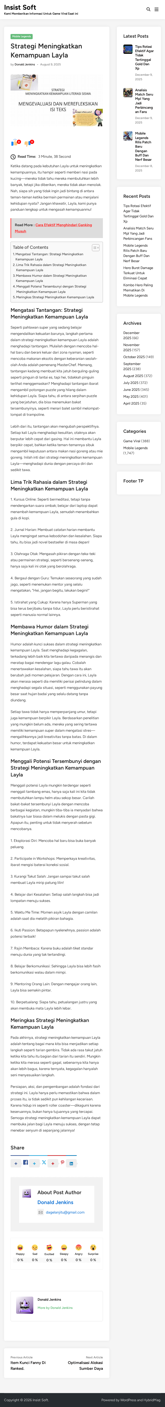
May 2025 (131, 396)
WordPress (128, 1400)
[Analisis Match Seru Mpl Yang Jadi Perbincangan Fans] (128, 90)
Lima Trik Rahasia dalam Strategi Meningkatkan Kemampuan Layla (51, 267)
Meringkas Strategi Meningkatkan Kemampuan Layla (55, 297)
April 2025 (131, 403)
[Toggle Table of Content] (93, 247)
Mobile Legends (21, 36)
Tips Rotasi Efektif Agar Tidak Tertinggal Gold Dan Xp (144, 58)
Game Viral (131, 441)
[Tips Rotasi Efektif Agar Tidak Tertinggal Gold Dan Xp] (128, 47)
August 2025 (133, 376)
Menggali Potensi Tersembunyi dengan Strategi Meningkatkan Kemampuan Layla (51, 289)
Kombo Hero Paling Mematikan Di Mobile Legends (138, 290)
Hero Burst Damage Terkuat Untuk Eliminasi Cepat (138, 273)
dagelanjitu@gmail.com (65, 1212)
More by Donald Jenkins (55, 1308)
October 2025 (134, 357)
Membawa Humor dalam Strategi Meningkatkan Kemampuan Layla (51, 278)
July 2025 (130, 383)
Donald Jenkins (25, 64)
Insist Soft (20, 7)
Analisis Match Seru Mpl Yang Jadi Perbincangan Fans (138, 233)
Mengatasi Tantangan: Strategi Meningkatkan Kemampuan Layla (49, 256)
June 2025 (131, 390)
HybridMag (152, 1400)
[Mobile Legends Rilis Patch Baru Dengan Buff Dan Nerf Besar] (128, 134)
